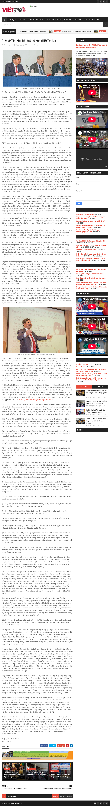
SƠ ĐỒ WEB (67, 20)
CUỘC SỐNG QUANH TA (54, 20)
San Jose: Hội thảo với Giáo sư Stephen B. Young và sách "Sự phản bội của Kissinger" (97, 421)
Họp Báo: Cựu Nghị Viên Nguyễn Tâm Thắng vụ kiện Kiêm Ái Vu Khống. (60, 775)
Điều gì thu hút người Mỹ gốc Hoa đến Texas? (91, 278)
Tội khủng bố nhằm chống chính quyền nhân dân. (35, 399)
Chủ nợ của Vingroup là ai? (85, 214)
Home (3, 1)
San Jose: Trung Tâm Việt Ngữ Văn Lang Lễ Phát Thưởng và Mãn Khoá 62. (91, 46)
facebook (69, 796)
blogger (55, 796)
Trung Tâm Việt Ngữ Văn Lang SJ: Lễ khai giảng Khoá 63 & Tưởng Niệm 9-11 (37, 774)
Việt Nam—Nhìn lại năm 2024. (86, 249)
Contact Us (15, 1)
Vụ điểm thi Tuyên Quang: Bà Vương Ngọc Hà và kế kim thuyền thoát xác (91, 226)
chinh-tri (30, 45)
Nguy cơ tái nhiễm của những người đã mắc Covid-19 (53, 31)
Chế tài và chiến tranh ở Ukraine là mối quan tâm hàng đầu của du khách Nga (91, 283)
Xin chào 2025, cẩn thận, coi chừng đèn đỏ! (90, 241)
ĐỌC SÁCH (78, 20)
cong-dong (31, 769)
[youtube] (98, 1)
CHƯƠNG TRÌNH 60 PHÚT (84, 364)
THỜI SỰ (11, 20)
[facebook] (101, 1)
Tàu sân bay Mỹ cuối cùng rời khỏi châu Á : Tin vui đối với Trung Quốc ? (91, 374)
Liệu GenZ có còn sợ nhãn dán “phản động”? (91, 221)
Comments (100, 387)
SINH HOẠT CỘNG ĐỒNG (36, 20)
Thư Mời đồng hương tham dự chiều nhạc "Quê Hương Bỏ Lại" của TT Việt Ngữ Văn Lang (14, 774)
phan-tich (35, 31)
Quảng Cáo (7, 24)
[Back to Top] (106, 803)
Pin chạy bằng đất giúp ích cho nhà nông (89, 274)
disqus (62, 796)
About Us (8, 1)
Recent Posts (84, 387)
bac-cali (7, 769)
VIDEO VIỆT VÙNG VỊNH (92, 20)
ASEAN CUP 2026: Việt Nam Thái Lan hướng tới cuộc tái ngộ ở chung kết (91, 370)
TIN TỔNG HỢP (80, 366)
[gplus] (106, 1)
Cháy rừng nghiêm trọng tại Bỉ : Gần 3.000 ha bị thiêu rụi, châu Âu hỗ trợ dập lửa (91, 379)
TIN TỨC (21, 20)
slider (35, 45)
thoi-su (40, 45)
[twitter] (104, 1)
